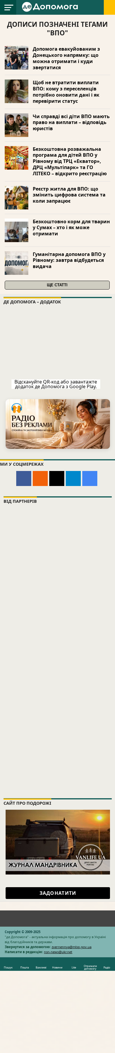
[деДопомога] (50, 6)
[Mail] (56, 478)
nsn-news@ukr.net (58, 952)
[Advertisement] (57, 730)
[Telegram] (73, 478)
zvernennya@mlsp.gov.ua (71, 947)
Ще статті (57, 285)
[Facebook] (23, 478)
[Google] (89, 478)
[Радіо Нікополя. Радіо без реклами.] (58, 424)
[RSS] (40, 478)
